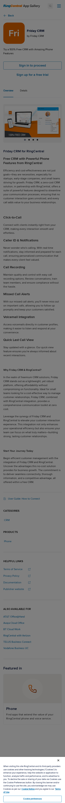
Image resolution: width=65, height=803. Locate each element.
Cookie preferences (32, 799)
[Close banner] (58, 760)
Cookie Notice (28, 789)
